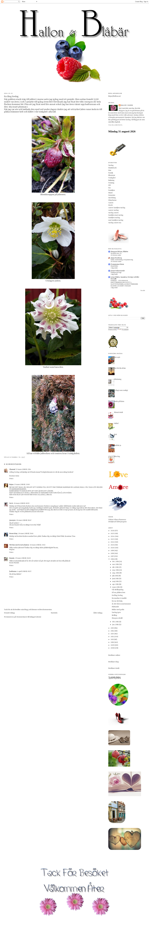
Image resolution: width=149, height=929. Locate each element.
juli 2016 (115, 576)
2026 (113, 531)
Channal (12, 469)
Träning (111, 183)
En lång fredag (117, 595)
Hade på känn (119, 401)
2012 (112, 637)
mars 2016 (116, 587)
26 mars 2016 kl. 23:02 (37, 545)
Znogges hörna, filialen (119, 251)
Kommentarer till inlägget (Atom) (29, 617)
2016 (112, 559)
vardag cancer (113, 213)
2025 (112, 533)
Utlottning (117, 379)
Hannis (12, 558)
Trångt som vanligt (121, 390)
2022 (113, 542)
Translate (125, 330)
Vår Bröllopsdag (117, 590)
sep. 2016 (115, 570)
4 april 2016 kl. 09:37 (24, 571)
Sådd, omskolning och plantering (122, 259)
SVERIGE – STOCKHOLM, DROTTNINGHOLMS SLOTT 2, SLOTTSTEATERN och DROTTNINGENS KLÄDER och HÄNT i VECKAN (124, 283)
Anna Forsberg (116, 258)
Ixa (109, 188)
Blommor (111, 175)
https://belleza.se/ (114, 96)
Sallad (116, 423)
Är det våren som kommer (121, 604)
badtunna (12, 571)
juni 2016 (115, 579)
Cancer (110, 203)
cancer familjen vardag (116, 208)
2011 (112, 639)
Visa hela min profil (115, 125)
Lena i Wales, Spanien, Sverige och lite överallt (125, 278)
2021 (112, 545)
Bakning (111, 180)
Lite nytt (117, 357)
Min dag (117, 456)
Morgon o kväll (117, 618)
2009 (113, 645)
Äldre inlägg (97, 613)
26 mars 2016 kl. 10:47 (23, 520)
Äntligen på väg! (116, 272)
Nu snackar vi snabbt (119, 598)
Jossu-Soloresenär (118, 271)
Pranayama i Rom (117, 264)
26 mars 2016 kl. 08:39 (21, 503)
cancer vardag (113, 210)
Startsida (54, 613)
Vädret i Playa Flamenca (117, 520)
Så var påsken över (118, 592)
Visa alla (142, 290)
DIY (109, 185)
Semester (111, 195)
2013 (112, 634)
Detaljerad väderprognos (117, 522)
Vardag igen (116, 612)
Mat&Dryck (112, 168)
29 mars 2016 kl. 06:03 (23, 558)
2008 (113, 648)
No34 (11, 503)
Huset (110, 193)
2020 (113, 548)
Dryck (110, 205)
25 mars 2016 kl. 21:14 (23, 469)
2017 (112, 556)
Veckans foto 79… (116, 253)
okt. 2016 (115, 567)
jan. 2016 (115, 624)
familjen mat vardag (115, 215)
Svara (11, 478)
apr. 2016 (115, 584)
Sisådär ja (117, 445)
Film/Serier (112, 200)
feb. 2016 (115, 622)
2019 (112, 551)
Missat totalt (118, 412)
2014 (112, 631)
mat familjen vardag (115, 220)
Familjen (111, 190)
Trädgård (111, 178)
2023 (113, 539)
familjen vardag (114, 218)
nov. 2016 (115, 564)
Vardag (111, 165)
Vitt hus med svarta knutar (19, 545)
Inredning (112, 198)
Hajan (11, 484)
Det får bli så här (120, 368)
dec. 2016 (115, 561)
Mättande (115, 607)
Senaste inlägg (9, 613)
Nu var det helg (117, 601)
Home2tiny (13, 533)
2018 (112, 553)
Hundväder (114, 266)
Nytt (115, 434)
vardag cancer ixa (114, 223)
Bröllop (114, 615)
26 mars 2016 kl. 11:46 (25, 533)
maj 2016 (115, 581)
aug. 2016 (115, 573)
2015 (112, 628)
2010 (112, 642)
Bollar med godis (118, 610)
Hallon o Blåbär (127, 105)
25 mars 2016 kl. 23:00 (22, 484)
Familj (110, 173)
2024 (113, 536)
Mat (109, 170)
